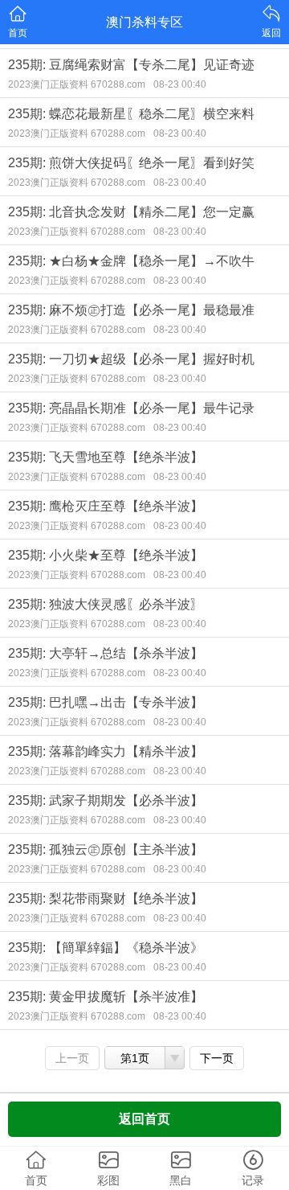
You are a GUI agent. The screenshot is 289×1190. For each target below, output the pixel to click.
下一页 (217, 1058)
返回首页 (144, 1119)
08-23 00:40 (179, 84)
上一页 (72, 1058)
